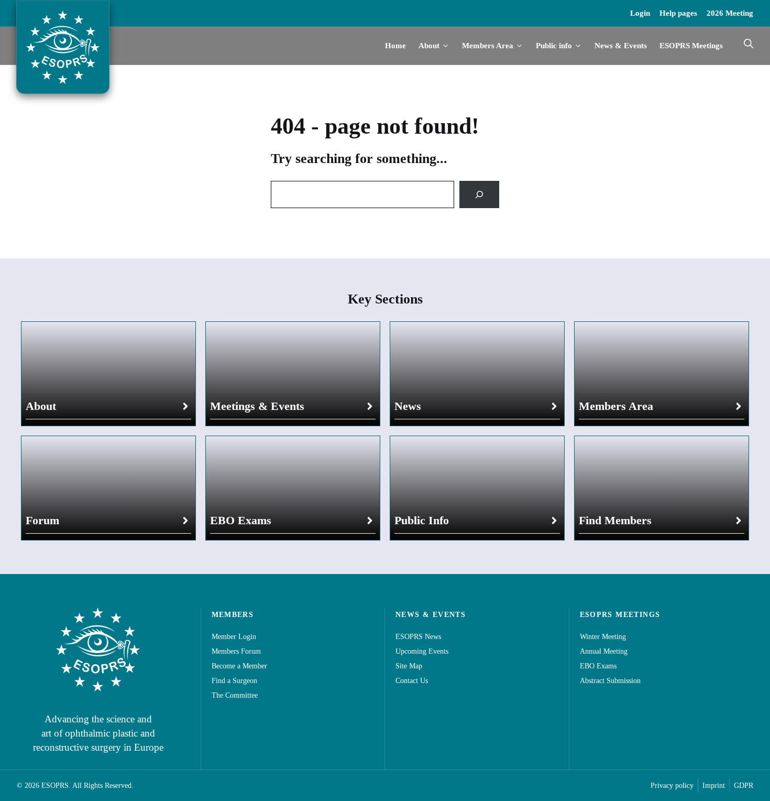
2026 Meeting (730, 13)
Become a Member (239, 666)
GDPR (743, 785)
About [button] (429, 45)
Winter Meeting (603, 637)
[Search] (479, 194)
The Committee (235, 695)
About (41, 406)
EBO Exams (240, 520)
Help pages (678, 13)
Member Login (234, 637)
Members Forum (236, 651)
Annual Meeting (604, 651)
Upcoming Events (421, 651)
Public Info (421, 520)
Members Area (616, 406)
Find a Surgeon (234, 681)
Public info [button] (554, 45)
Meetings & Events (257, 406)
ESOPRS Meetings (691, 45)
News (407, 406)
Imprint (713, 785)
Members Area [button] (487, 45)
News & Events (621, 45)
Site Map (408, 666)
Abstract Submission (610, 681)
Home (395, 45)
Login (640, 13)
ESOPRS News (418, 637)
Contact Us (411, 681)
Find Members (615, 520)
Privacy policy (672, 785)
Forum (42, 520)
